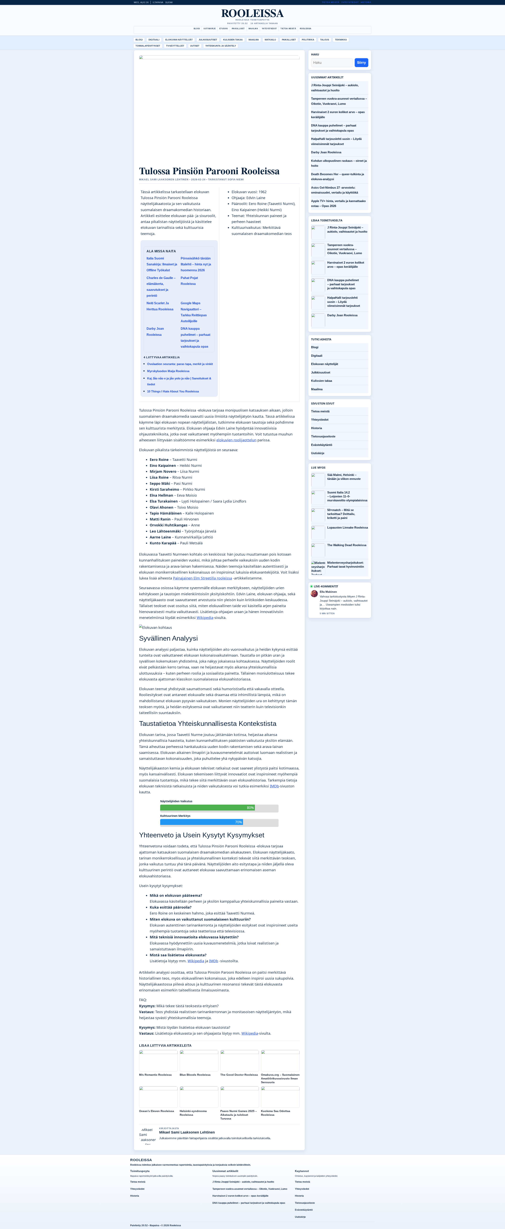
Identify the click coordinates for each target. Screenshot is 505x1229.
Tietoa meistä (330, 2)
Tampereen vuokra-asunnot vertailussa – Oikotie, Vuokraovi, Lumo (344, 249)
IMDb (274, 786)
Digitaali (154, 39)
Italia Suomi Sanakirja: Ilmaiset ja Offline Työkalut (162, 264)
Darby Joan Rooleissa (326, 152)
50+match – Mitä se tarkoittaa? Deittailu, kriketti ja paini (341, 514)
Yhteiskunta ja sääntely (220, 46)
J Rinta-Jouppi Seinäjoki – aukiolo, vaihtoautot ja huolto (347, 229)
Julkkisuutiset (208, 39)
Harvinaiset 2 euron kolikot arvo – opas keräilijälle (345, 264)
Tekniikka (341, 39)
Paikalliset (238, 29)
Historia (366, 2)
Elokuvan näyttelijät (179, 39)
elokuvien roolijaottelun (236, 440)
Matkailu (270, 39)
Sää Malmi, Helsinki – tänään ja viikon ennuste (344, 476)
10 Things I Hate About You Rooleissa (173, 391)
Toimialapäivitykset (148, 46)
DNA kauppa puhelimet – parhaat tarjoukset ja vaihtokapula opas (343, 284)
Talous (324, 39)
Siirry (361, 63)
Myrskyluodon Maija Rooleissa (168, 371)
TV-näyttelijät (175, 46)
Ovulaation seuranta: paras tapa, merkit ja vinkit (180, 364)
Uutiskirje (210, 29)
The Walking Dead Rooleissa (346, 545)
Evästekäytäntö (321, 444)
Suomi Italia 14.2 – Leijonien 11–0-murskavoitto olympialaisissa (347, 496)
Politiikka (308, 39)
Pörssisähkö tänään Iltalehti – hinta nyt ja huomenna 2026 (196, 264)
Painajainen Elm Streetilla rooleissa (202, 578)
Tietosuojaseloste (323, 436)
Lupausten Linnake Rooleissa (347, 527)
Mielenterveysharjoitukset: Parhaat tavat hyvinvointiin (345, 564)
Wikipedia (205, 617)
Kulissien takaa (233, 39)
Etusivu (223, 29)
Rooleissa (252, 12)
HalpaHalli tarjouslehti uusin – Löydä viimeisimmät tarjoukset (343, 301)
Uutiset (194, 46)
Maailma (253, 29)
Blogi (197, 29)
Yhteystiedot (350, 2)
